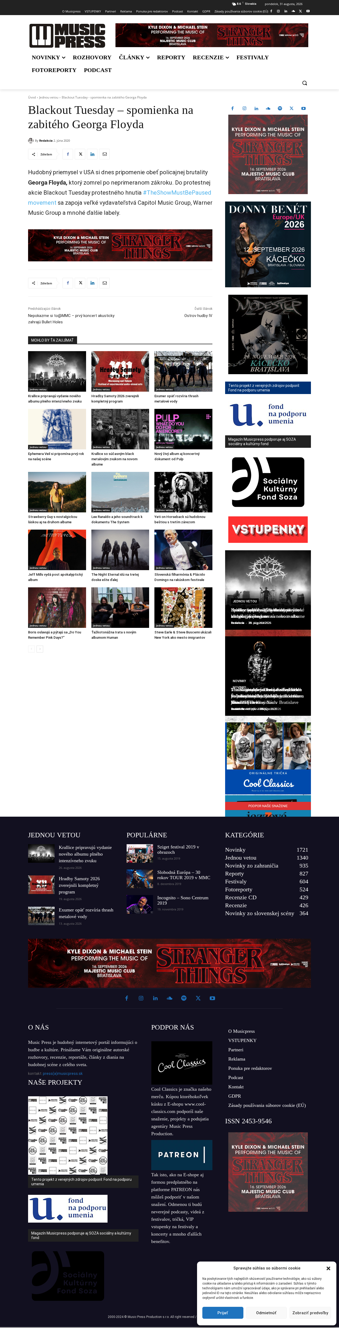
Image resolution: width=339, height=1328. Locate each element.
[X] (300, 11)
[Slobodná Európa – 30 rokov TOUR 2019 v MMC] (140, 879)
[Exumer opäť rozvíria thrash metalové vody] (183, 371)
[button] (328, 1268)
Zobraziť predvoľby (310, 1313)
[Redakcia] (31, 140)
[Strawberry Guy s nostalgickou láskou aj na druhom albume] (57, 492)
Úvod (32, 97)
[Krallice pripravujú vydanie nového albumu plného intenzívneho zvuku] (57, 371)
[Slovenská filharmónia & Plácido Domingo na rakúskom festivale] (183, 550)
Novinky (239, 681)
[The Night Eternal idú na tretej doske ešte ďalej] (120, 550)
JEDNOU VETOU (54, 835)
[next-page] (40, 649)
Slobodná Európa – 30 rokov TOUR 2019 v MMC (183, 875)
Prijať (222, 1313)
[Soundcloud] (293, 11)
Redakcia (46, 140)
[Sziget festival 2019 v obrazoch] (140, 853)
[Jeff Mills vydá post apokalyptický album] (57, 550)
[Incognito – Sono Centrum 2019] (140, 904)
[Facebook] (271, 11)
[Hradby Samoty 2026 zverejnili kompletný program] (120, 371)
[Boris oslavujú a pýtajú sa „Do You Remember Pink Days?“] (57, 607)
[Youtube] (308, 11)
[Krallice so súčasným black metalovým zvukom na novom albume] (120, 429)
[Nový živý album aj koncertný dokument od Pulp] (183, 429)
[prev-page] (31, 649)
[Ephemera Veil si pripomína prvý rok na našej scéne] (57, 429)
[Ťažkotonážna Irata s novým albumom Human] (120, 607)
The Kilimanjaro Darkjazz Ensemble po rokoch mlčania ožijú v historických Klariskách (266, 696)
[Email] (104, 154)
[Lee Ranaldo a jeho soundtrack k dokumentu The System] (120, 492)
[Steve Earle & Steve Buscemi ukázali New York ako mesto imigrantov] (183, 607)
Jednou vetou (48, 97)
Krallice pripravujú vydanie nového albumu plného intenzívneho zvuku (85, 854)
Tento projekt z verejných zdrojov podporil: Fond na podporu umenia (81, 1181)
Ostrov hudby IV (198, 315)
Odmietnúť (266, 1313)
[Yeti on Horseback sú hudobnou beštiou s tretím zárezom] (183, 492)
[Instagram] (278, 11)
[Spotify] (280, 108)
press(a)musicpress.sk (63, 1073)
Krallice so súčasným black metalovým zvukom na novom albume (114, 459)
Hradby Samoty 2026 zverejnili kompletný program (79, 885)
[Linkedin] (286, 11)
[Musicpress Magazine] (67, 36)
